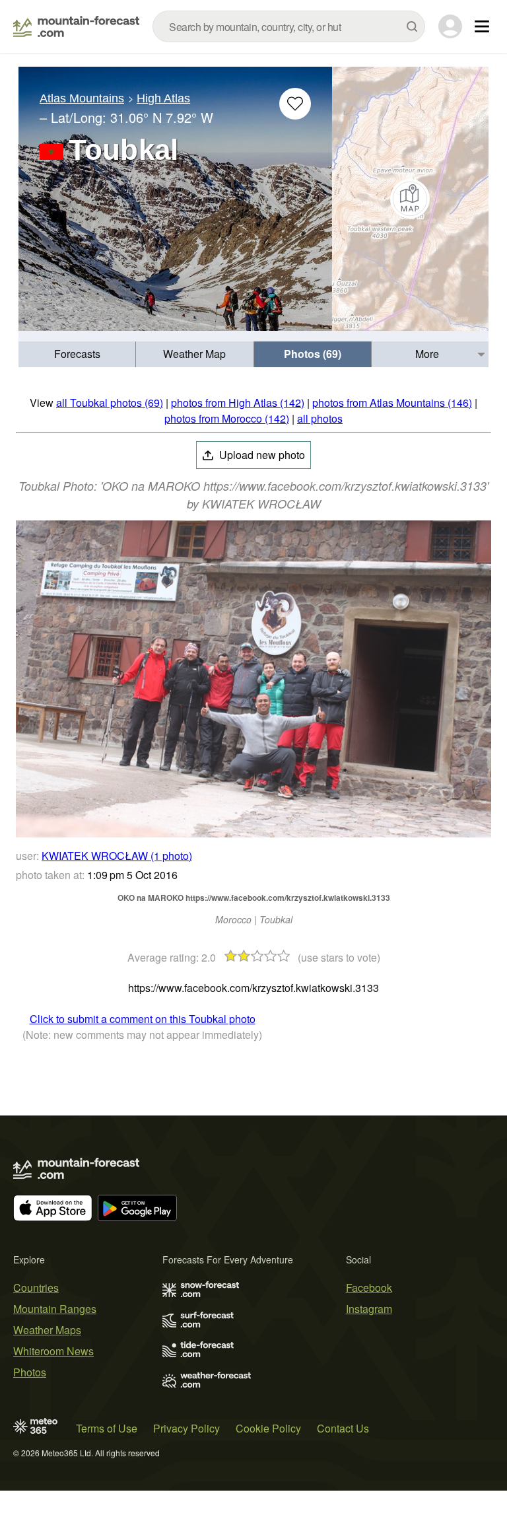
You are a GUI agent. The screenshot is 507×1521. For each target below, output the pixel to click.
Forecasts (77, 353)
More (427, 353)
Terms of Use (106, 1428)
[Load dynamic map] (410, 199)
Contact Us (343, 1428)
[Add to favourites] (295, 104)
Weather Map (194, 353)
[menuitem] (77, 354)
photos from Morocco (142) (226, 418)
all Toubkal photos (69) (109, 402)
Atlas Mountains (82, 98)
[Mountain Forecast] (76, 26)
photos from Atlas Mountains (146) (392, 402)
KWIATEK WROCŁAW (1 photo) (117, 855)
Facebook (369, 1287)
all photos (320, 418)
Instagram (369, 1308)
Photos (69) (312, 353)
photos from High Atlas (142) (237, 402)
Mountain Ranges (54, 1308)
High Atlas (163, 98)
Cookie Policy (268, 1428)
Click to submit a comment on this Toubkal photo (142, 1018)
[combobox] (288, 26)
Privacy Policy (186, 1428)
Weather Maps (47, 1329)
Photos (29, 1372)
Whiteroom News (53, 1351)
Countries (36, 1287)
